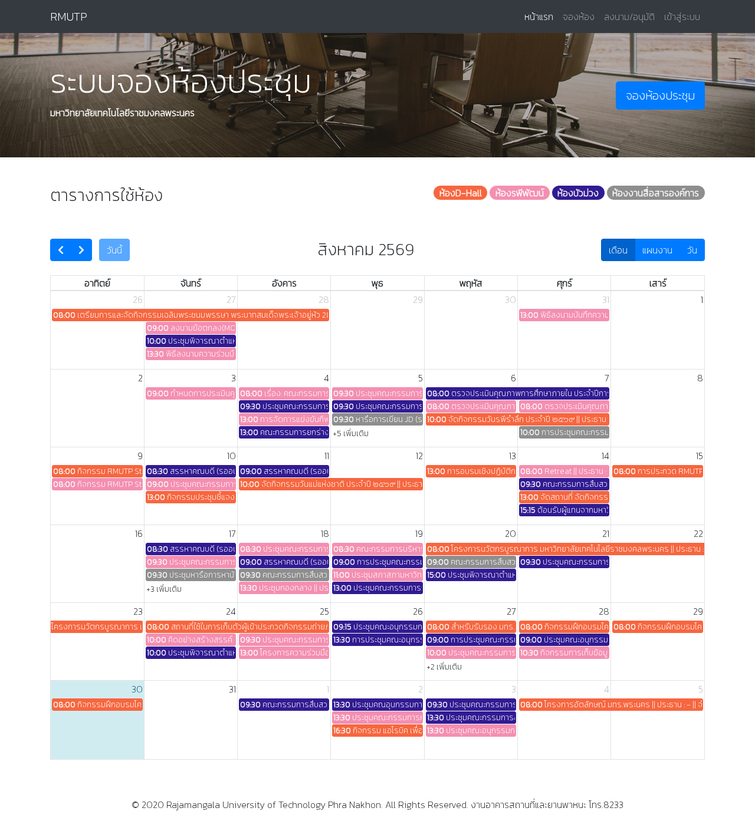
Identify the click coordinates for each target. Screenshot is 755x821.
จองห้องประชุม (660, 95)
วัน (692, 250)
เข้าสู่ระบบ (682, 16)
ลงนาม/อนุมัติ (629, 16)
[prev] (60, 250)
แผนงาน (657, 250)
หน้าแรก (541, 16)
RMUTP (68, 16)
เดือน (618, 250)
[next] (81, 250)
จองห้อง (579, 16)
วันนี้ (114, 250)
